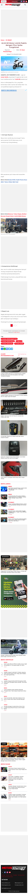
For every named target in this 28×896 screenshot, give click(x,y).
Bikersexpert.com (19, 882)
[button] (25, 5)
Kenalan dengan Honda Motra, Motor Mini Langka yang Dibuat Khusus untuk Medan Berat (14, 707)
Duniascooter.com (19, 885)
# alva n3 (19, 341)
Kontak (3, 875)
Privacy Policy (9, 875)
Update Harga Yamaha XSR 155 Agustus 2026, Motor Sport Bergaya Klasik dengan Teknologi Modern (15, 682)
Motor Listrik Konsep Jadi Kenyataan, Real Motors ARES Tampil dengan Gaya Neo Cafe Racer (17, 519)
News (10, 486)
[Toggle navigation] (1, 4)
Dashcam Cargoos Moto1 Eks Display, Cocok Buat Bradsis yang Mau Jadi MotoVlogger (13, 457)
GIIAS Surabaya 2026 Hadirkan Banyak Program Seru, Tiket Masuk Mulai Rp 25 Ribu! (15, 690)
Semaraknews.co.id (6, 888)
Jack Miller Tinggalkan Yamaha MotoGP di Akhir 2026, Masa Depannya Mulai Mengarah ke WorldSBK (15, 778)
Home (2, 40)
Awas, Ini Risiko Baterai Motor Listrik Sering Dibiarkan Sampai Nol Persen (17, 504)
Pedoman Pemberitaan (7, 876)
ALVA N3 (17, 79)
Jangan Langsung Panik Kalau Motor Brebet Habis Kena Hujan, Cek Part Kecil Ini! (13, 656)
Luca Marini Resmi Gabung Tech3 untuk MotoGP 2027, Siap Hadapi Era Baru (17, 769)
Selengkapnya (22, 354)
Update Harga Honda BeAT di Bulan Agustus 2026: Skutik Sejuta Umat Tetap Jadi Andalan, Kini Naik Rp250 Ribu (15, 673)
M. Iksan (22, 50)
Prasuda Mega (7, 51)
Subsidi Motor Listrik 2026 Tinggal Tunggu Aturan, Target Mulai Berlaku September (17, 511)
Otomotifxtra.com (6, 882)
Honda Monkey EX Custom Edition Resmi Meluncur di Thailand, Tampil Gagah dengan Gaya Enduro (17, 497)
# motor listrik (19, 343)
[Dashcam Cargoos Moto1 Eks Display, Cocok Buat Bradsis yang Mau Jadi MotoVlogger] (14, 448)
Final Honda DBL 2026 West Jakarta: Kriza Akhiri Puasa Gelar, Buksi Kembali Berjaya (14, 698)
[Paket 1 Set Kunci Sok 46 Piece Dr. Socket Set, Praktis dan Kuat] (14, 407)
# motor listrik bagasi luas (9, 338)
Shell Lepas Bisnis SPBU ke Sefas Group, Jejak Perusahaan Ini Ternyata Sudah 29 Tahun (15, 664)
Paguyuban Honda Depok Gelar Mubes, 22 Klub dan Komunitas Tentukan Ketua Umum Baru (13, 572)
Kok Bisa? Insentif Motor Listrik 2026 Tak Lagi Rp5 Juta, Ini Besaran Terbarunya (17, 489)
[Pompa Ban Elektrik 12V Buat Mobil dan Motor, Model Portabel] (14, 427)
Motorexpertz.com (6, 885)
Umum (5, 704)
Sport (10, 766)
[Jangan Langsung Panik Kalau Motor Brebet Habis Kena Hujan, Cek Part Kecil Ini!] (14, 647)
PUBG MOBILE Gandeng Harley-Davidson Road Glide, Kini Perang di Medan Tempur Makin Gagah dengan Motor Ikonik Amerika (13, 759)
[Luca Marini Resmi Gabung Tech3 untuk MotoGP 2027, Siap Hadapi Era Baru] (4, 769)
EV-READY (9, 40)
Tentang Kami (21, 875)
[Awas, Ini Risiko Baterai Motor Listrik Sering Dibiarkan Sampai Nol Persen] (4, 504)
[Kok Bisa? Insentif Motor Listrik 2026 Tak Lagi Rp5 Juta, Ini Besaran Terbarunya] (4, 489)
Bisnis (5, 662)
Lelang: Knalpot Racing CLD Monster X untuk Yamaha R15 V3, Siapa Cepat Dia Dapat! (14, 396)
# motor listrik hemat (7, 341)
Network (4, 1)
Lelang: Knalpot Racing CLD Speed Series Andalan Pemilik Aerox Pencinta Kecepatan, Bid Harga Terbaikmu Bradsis (13, 375)
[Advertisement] (14, 23)
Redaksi (15, 875)
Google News (16, 332)
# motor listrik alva (7, 343)
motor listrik (4, 77)
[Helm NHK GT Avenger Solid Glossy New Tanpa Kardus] (14, 468)
